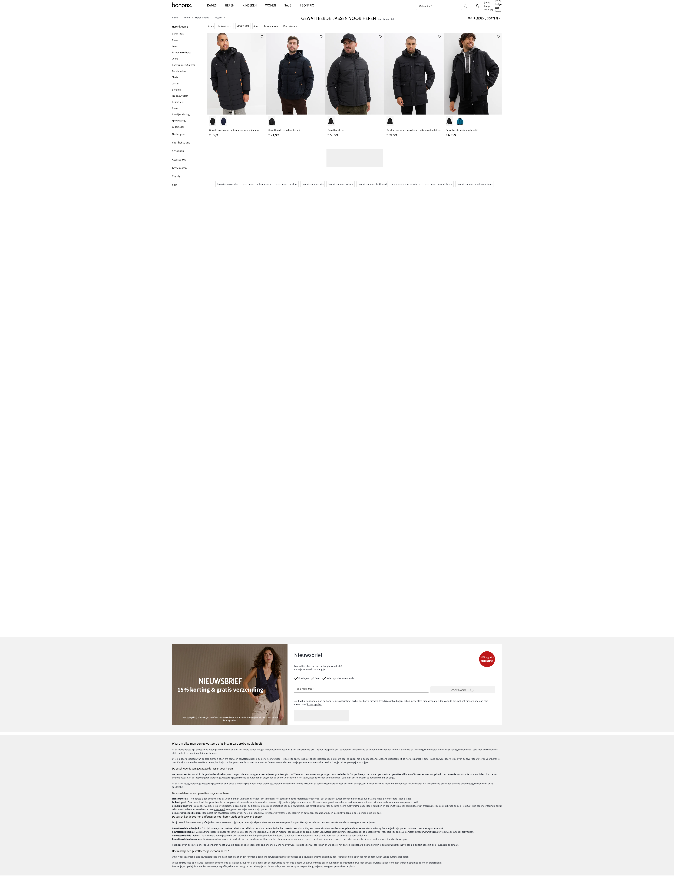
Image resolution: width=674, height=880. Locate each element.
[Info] (392, 19)
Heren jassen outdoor (286, 184)
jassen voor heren (240, 813)
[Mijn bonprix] (477, 6)
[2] (234, 112)
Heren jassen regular (227, 184)
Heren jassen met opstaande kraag (475, 184)
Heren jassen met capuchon (256, 184)
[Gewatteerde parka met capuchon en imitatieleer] (236, 74)
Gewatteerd (243, 26)
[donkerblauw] (223, 121)
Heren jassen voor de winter (405, 184)
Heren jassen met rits (312, 184)
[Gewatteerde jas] (354, 74)
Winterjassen (290, 26)
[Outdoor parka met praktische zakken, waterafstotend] (413, 74)
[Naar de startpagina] (189, 5)
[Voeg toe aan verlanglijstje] (262, 36)
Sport (256, 26)
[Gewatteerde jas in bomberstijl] (295, 74)
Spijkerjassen (225, 26)
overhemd (219, 809)
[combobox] (439, 6)
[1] (230, 112)
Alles (211, 26)
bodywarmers (193, 839)
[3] (238, 112)
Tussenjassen (271, 26)
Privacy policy (314, 704)
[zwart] (212, 121)
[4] (242, 112)
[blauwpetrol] (460, 121)
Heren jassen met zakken (340, 184)
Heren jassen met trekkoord (372, 184)
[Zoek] (465, 6)
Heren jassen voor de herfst (438, 184)
